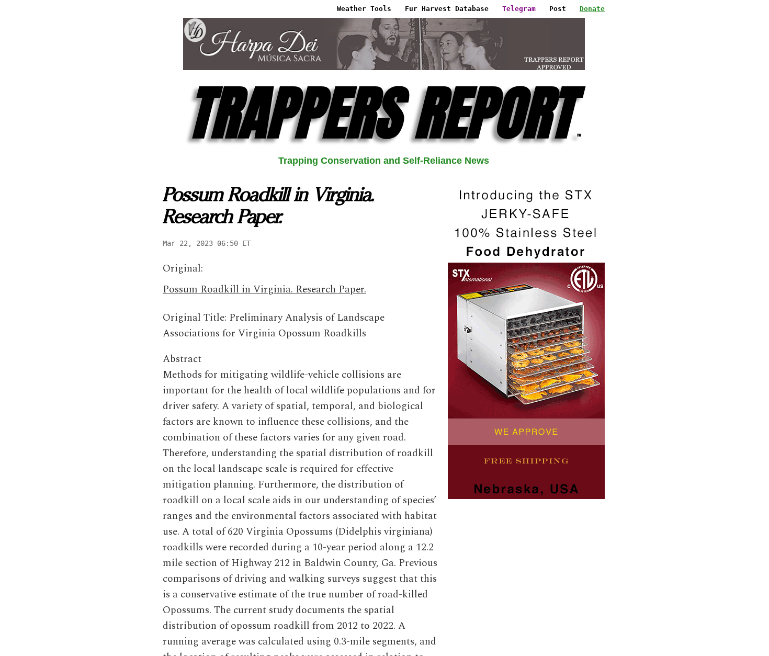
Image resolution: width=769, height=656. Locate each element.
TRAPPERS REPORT (384, 113)
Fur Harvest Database (447, 9)
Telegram (519, 9)
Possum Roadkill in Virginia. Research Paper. (264, 289)
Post (557, 9)
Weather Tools (364, 9)
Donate (592, 9)
